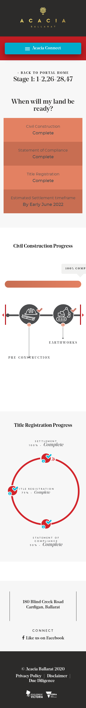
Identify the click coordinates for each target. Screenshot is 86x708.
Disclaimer (57, 676)
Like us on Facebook (45, 638)
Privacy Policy (28, 676)
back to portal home (43, 73)
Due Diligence (42, 681)
